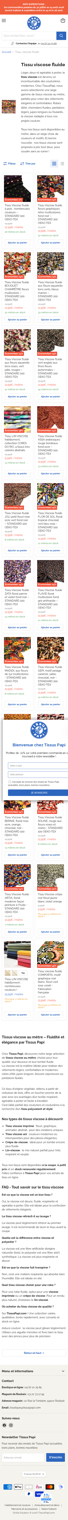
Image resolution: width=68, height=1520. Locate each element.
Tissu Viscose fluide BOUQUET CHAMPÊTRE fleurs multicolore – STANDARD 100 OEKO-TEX (17, 291)
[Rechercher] (61, 36)
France (32, 1474)
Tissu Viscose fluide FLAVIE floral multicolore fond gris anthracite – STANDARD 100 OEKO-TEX (50, 598)
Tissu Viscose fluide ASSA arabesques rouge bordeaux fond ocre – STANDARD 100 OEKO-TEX (50, 445)
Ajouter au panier (17, 242)
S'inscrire (55, 1457)
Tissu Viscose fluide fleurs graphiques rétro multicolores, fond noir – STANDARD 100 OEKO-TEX (50, 214)
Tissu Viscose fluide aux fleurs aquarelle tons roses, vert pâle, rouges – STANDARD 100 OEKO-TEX (17, 368)
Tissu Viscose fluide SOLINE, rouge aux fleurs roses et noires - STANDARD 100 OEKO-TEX (50, 824)
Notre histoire (49, 1509)
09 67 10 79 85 (49, 43)
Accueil (6, 52)
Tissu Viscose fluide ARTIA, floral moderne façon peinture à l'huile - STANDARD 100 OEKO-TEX (17, 903)
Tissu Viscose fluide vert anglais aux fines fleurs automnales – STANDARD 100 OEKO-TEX (50, 368)
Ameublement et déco (46, 1505)
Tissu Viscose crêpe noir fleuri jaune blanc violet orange (50, 898)
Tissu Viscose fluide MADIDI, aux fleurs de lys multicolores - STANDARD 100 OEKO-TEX (17, 674)
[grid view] (54, 164)
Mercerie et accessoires (24, 1509)
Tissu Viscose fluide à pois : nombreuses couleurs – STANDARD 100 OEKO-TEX (17, 212)
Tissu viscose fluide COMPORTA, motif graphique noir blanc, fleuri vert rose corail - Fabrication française (50, 982)
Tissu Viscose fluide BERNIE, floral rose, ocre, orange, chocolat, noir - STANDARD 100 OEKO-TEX (17, 826)
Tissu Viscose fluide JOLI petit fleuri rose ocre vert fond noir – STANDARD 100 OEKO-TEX (17, 520)
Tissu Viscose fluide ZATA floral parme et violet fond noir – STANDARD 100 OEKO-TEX (17, 597)
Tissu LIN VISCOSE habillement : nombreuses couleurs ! (16, 984)
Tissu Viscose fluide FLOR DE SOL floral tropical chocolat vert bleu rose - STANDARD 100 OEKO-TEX (50, 522)
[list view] (62, 164)
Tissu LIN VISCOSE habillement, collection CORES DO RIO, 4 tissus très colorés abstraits (17, 443)
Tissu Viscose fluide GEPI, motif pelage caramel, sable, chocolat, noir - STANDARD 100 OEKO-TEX (50, 675)
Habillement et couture (17, 1505)
